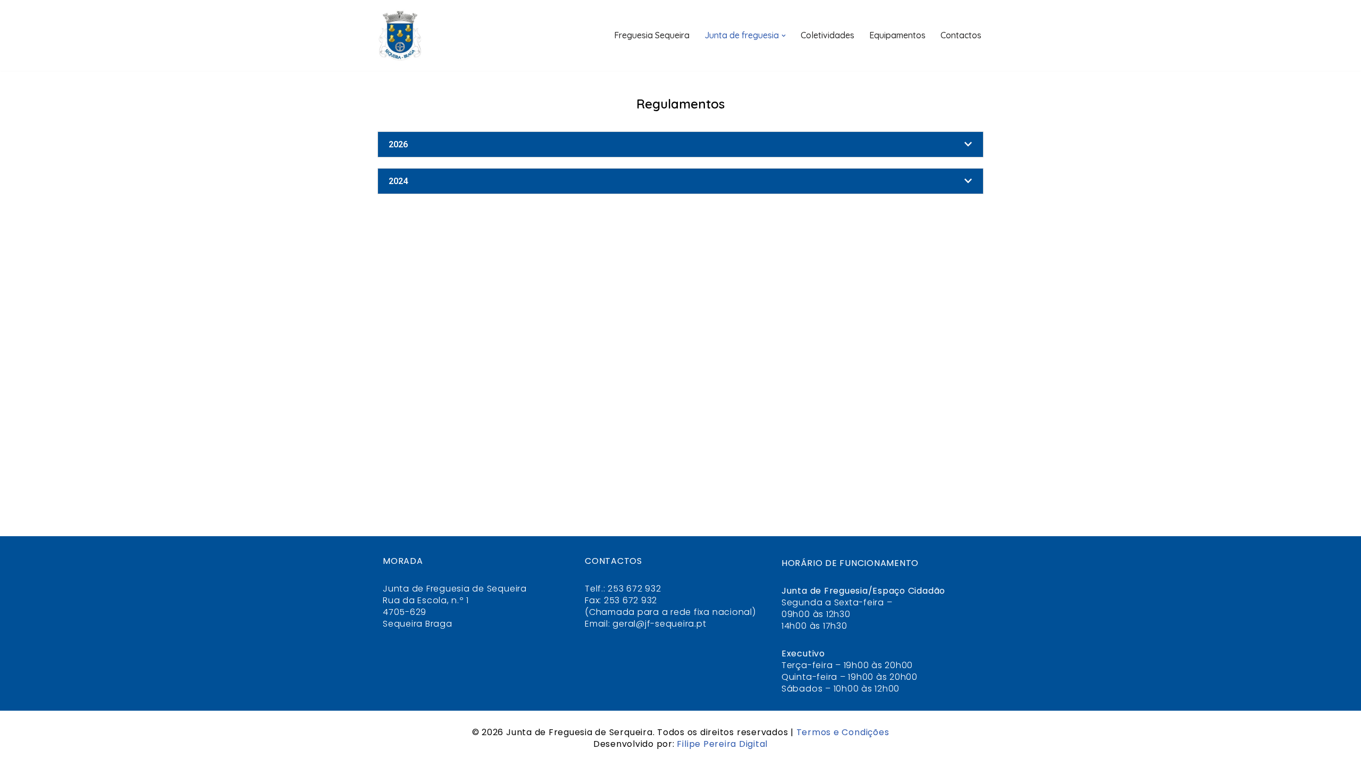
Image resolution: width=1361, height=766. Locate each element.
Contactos (960, 35)
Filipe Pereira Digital (722, 744)
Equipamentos (897, 35)
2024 (398, 181)
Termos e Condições (842, 732)
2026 (398, 144)
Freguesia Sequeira (652, 35)
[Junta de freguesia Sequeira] (400, 35)
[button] (784, 36)
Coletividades (827, 35)
